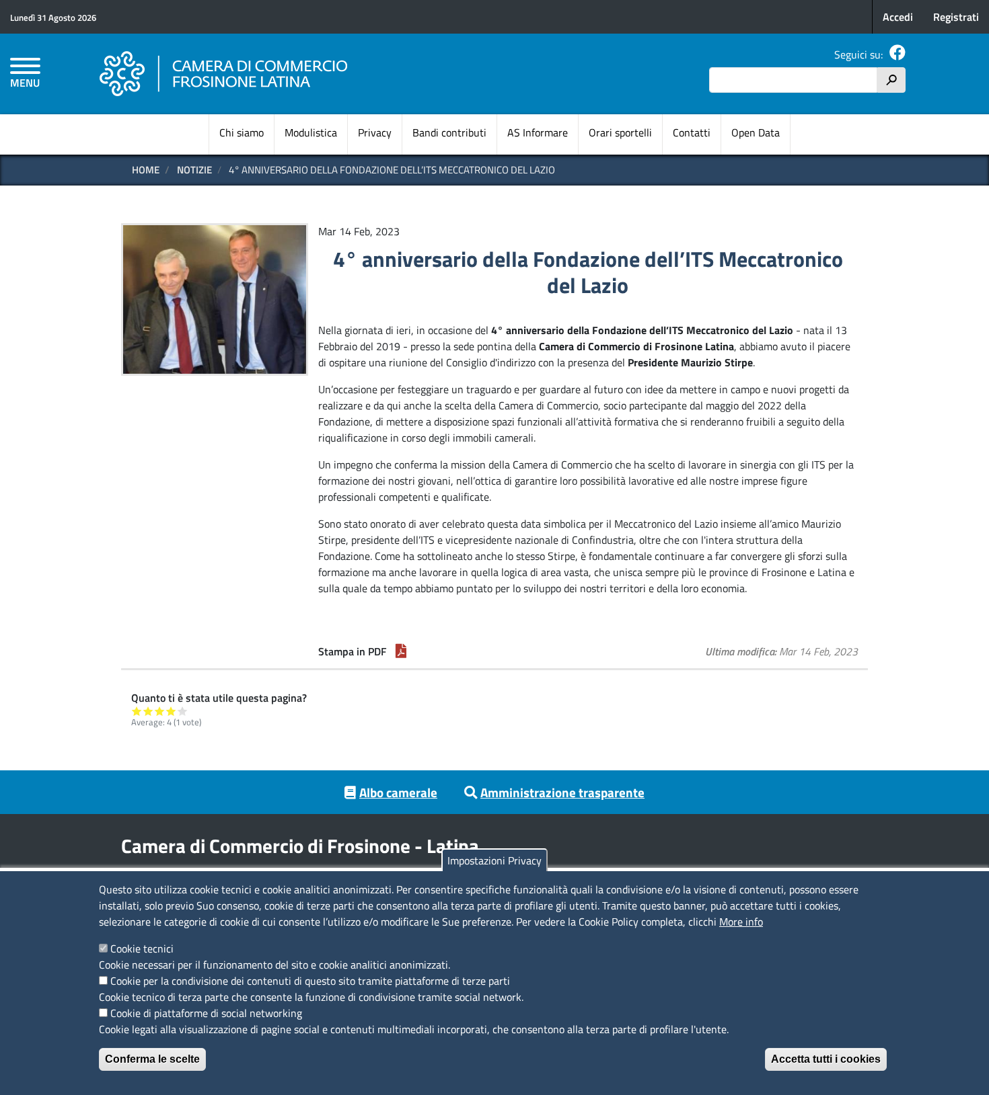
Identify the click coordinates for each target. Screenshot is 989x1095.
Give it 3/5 (160, 711)
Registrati (956, 17)
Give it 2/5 (148, 711)
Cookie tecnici (142, 948)
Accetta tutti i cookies (826, 1059)
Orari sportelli (620, 132)
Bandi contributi (449, 132)
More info (741, 922)
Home (145, 169)
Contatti (691, 132)
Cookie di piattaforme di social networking (206, 1013)
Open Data (755, 132)
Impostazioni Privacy (494, 860)
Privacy (375, 132)
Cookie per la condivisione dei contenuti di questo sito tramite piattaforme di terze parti (310, 981)
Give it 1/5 (137, 711)
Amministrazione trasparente (562, 792)
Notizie (194, 169)
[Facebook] (897, 54)
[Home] (224, 74)
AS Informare (537, 132)
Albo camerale (398, 792)
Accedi (898, 17)
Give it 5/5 (182, 711)
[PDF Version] (401, 651)
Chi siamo (241, 132)
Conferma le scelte (152, 1059)
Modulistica (311, 132)
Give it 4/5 (171, 711)
